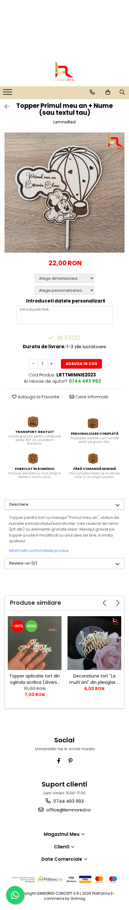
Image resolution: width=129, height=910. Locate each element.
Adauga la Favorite (37, 397)
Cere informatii (91, 397)
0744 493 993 (68, 801)
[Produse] (8, 93)
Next (119, 199)
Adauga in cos (81, 363)
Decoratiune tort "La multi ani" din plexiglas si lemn (94, 679)
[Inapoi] (4, 106)
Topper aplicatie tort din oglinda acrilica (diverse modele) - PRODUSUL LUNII (34, 679)
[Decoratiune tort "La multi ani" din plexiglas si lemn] (94, 643)
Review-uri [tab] (23, 563)
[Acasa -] (64, 71)
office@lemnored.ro (68, 810)
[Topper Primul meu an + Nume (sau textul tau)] (64, 192)
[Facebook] (58, 761)
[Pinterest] (70, 761)
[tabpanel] (64, 192)
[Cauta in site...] (122, 92)
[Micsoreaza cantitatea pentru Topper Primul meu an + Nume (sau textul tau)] (33, 364)
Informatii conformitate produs (39, 550)
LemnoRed (64, 122)
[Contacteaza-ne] (92, 92)
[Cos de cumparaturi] (107, 92)
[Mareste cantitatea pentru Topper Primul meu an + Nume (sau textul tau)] (51, 364)
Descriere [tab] (18, 504)
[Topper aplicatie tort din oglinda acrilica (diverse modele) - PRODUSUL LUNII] (35, 643)
